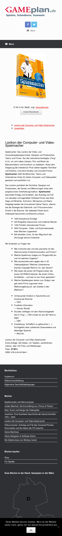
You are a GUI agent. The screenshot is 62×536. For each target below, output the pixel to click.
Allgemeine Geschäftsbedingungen (20, 384)
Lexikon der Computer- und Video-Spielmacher (34, 125)
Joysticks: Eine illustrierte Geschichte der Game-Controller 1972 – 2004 (30, 415)
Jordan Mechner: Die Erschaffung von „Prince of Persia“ (29, 406)
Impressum (9, 376)
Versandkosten (42, 107)
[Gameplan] (31, 12)
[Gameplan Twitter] (34, 24)
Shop (7, 457)
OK (31, 530)
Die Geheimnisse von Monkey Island (21, 439)
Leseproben (19, 128)
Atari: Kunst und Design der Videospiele (22, 410)
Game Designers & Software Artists (20, 436)
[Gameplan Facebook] (28, 24)
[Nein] (58, 527)
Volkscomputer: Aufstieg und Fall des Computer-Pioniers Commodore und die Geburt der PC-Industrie (29, 426)
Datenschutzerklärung (14, 380)
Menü (32, 30)
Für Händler (10, 461)
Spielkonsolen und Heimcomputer (19, 401)
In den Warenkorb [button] (31, 111)
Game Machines (12, 431)
